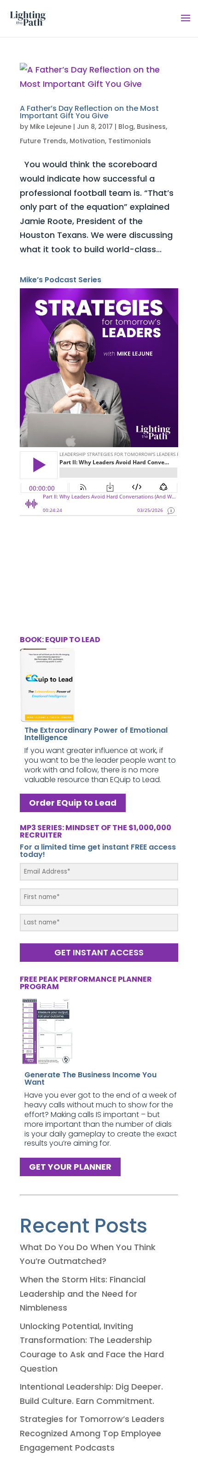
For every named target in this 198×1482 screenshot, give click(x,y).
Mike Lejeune (50, 126)
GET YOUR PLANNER (70, 1166)
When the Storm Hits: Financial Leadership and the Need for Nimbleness (83, 1293)
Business (151, 126)
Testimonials (129, 141)
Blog (126, 126)
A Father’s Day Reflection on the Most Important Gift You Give (89, 112)
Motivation (87, 141)
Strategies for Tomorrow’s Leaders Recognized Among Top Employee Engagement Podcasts (92, 1433)
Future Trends (43, 141)
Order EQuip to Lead (72, 802)
